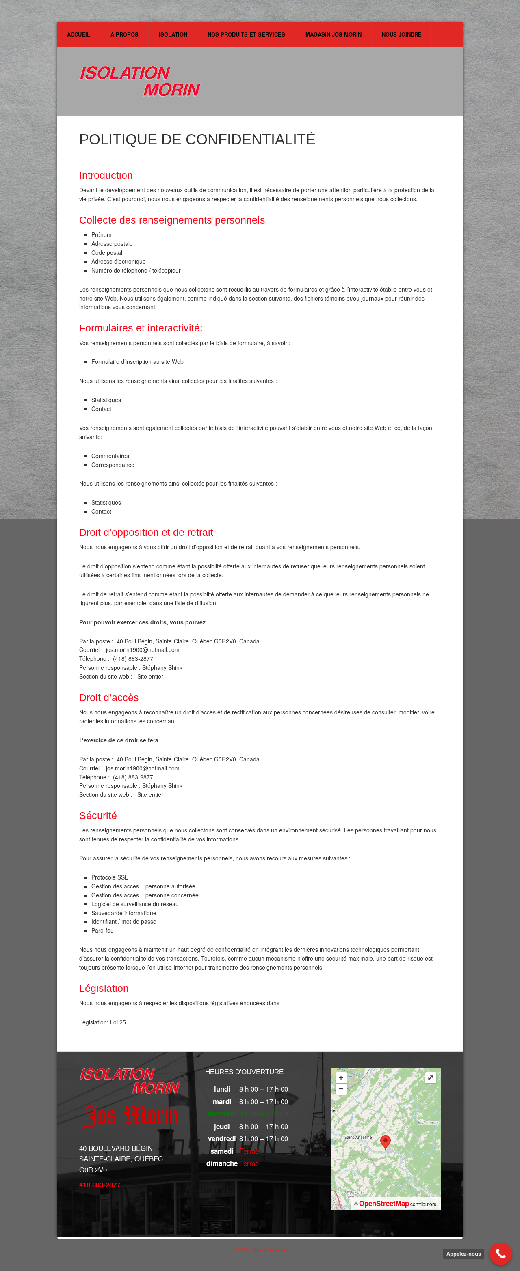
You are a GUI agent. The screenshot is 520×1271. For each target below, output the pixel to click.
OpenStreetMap (384, 1203)
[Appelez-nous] (501, 1254)
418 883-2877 (99, 1184)
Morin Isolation (140, 84)
